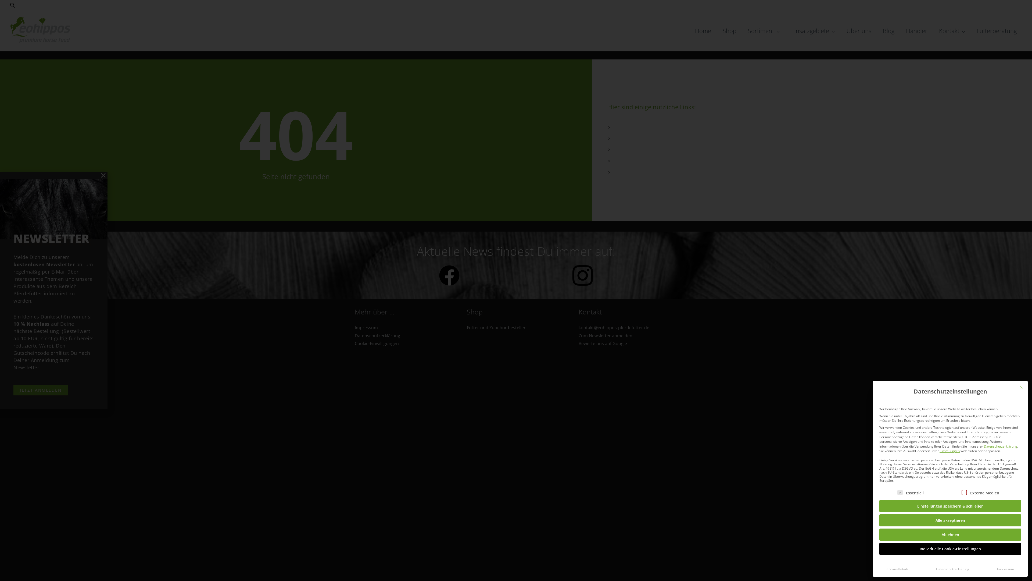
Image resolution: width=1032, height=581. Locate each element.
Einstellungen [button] (950, 451)
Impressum (1005, 569)
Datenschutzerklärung (1000, 446)
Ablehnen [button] (950, 534)
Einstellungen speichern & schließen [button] (950, 506)
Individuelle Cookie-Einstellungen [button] (950, 548)
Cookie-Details (897, 569)
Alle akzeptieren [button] (950, 520)
